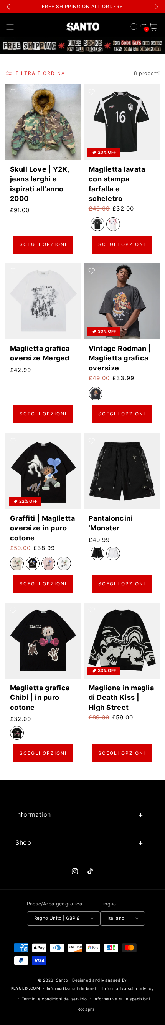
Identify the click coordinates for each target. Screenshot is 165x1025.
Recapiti (86, 1009)
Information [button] (33, 814)
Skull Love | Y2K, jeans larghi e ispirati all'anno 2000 (39, 184)
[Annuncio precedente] (8, 6)
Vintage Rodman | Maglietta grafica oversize (120, 358)
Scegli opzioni (43, 244)
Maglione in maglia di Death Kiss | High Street (121, 697)
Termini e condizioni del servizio (54, 999)
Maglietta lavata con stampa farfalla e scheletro (117, 184)
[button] (10, 27)
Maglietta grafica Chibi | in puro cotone (39, 697)
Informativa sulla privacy (128, 988)
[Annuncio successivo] (156, 6)
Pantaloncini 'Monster (111, 523)
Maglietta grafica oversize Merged (39, 353)
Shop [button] (23, 842)
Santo (62, 980)
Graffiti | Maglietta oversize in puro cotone (42, 528)
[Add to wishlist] (13, 92)
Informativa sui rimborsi (71, 988)
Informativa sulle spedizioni (122, 999)
